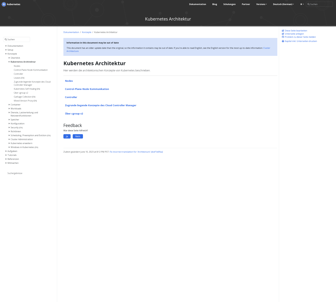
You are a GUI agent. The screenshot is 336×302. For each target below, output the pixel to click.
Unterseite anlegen (294, 33)
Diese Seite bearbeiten (295, 30)
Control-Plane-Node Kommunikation (87, 89)
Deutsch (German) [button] (282, 4)
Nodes (69, 80)
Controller (71, 97)
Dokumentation (71, 32)
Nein (77, 136)
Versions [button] (260, 4)
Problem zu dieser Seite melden (300, 36)
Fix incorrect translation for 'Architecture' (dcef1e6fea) (136, 151)
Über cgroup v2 (74, 113)
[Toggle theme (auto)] (302, 4)
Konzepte (86, 32)
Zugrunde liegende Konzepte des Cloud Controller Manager (100, 105)
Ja (67, 136)
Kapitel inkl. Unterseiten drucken (300, 41)
